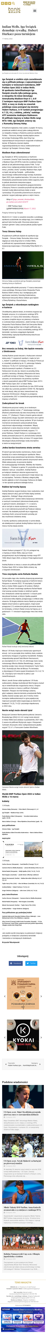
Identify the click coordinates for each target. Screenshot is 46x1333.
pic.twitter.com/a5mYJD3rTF (17, 202)
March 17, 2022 (30, 209)
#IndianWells (29, 199)
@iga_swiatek (18, 199)
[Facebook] (2, 3)
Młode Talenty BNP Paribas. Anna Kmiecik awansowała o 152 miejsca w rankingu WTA (22, 1208)
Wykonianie (23, 1305)
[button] (35, 10)
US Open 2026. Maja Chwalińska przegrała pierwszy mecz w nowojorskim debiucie (22, 1113)
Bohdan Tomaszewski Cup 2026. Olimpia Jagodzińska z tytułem (22, 1255)
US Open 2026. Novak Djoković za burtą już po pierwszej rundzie (22, 1162)
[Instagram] (6, 3)
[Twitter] (9, 3)
